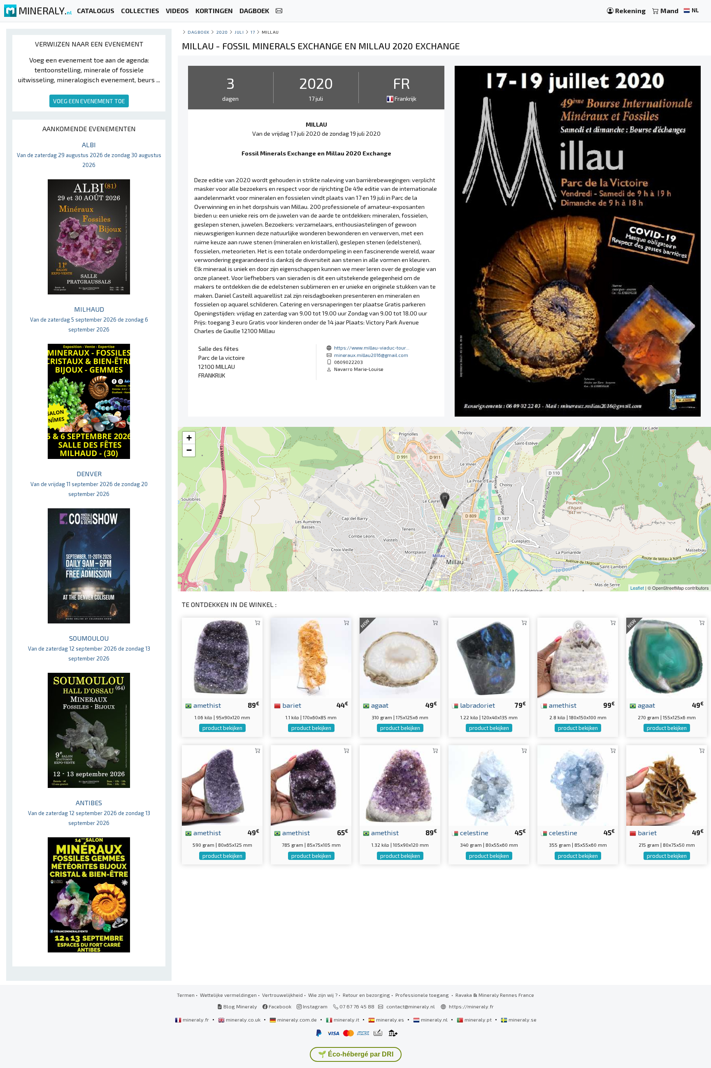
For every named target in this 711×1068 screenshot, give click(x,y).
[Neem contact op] (279, 11)
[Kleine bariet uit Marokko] (666, 784)
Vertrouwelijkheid (282, 995)
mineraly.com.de (297, 1019)
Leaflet (637, 587)
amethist (206, 705)
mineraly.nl (434, 1019)
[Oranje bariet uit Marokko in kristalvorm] (311, 657)
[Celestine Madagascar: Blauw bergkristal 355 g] (577, 784)
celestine (473, 832)
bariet (291, 705)
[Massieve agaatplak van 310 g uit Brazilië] (400, 657)
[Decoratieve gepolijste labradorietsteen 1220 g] (488, 657)
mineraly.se (522, 1019)
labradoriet (476, 705)
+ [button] (189, 438)
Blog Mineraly (239, 1006)
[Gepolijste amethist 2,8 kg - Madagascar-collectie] (577, 657)
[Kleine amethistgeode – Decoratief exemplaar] (222, 784)
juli (239, 32)
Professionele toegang (422, 995)
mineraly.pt (478, 1019)
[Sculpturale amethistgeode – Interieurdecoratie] (311, 784)
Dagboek (198, 32)
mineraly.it (346, 1019)
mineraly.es (390, 1019)
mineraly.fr (195, 1019)
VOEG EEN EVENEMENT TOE (89, 100)
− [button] (189, 450)
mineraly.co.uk (243, 1019)
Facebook (279, 1006)
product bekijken (222, 728)
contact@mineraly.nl (410, 1006)
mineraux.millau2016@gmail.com (371, 355)
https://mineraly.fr (471, 1006)
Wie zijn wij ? (322, 995)
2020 (222, 32)
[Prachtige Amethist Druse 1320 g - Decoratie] (400, 784)
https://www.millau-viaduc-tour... (371, 347)
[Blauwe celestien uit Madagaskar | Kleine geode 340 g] (488, 784)
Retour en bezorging (366, 995)
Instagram (315, 1006)
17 (253, 32)
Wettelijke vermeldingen (228, 995)
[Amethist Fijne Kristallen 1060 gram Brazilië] (222, 657)
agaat (378, 705)
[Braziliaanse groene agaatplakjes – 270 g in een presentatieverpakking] (666, 657)
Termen (186, 995)
